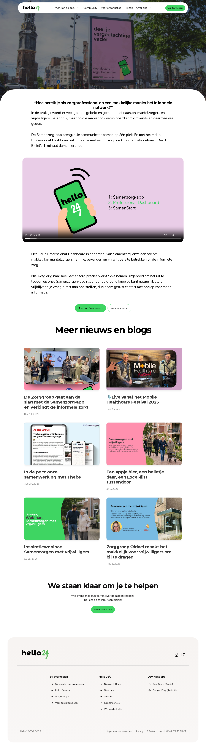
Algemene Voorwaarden (119, 731)
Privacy (139, 731)
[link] (90, 8)
